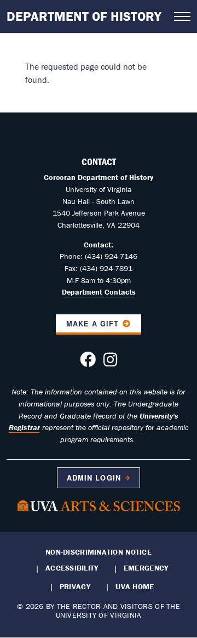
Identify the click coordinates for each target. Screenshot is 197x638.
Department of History (84, 16)
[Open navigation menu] (182, 16)
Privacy (75, 586)
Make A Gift (92, 324)
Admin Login (93, 478)
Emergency (146, 567)
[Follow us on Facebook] (88, 363)
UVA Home (134, 586)
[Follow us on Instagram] (110, 363)
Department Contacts (99, 292)
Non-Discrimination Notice (98, 551)
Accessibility (72, 567)
